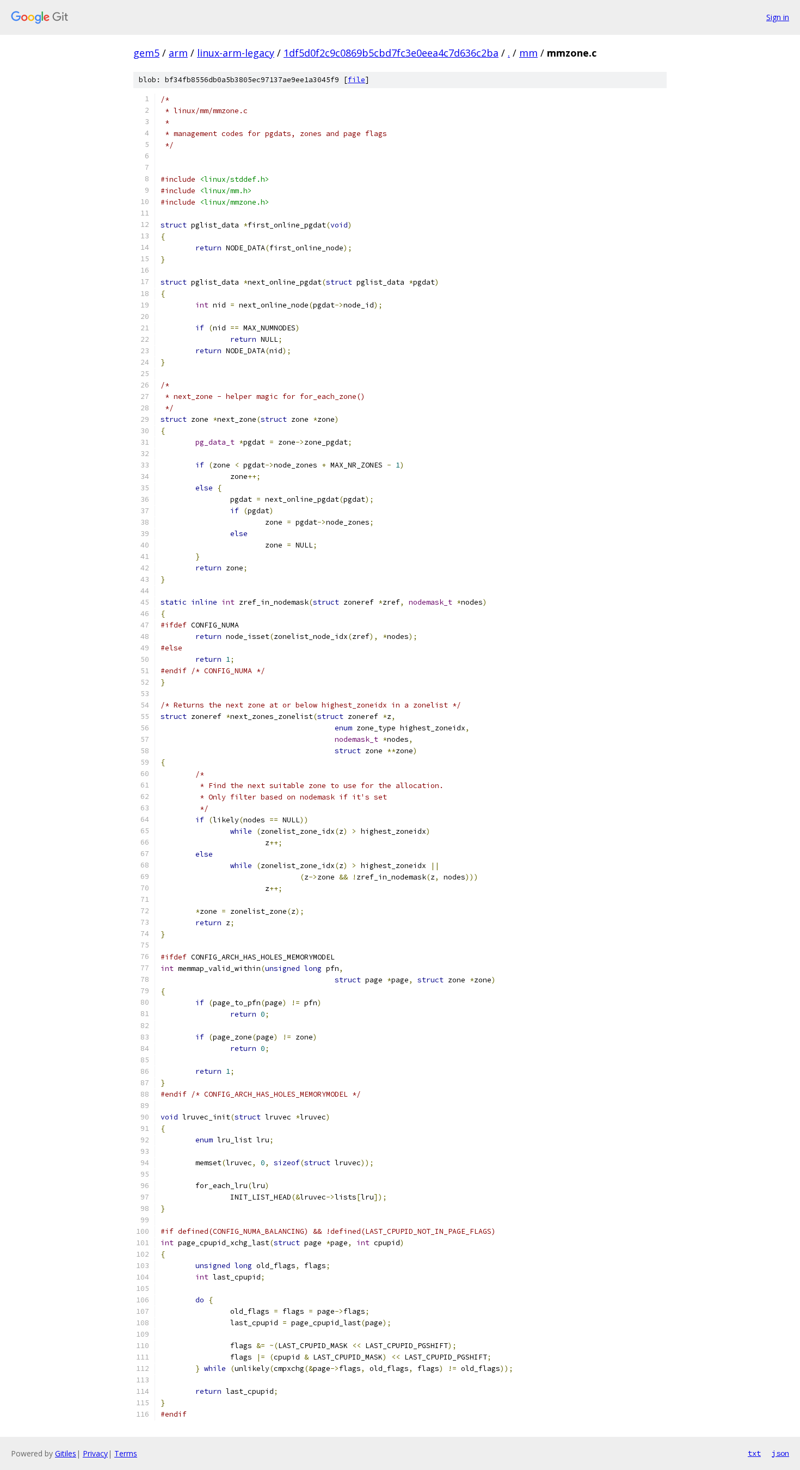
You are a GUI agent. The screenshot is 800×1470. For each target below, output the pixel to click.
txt (754, 1453)
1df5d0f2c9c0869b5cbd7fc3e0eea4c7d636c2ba (391, 52)
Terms (125, 1453)
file (356, 79)
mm (528, 52)
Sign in (777, 17)
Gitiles (65, 1453)
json (780, 1453)
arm (178, 52)
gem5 (146, 52)
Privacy (95, 1453)
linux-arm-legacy (235, 52)
